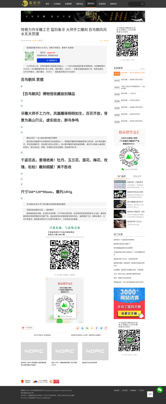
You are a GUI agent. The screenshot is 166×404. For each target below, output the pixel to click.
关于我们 (125, 390)
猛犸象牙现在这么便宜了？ (122, 244)
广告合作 (141, 390)
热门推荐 (122, 176)
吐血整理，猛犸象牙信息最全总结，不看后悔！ (129, 270)
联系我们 (117, 390)
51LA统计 (72, 395)
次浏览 (28, 328)
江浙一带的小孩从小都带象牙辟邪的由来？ (128, 274)
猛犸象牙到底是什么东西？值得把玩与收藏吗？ (86, 335)
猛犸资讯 (35, 40)
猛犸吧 (23, 390)
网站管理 (133, 390)
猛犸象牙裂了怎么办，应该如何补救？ (126, 259)
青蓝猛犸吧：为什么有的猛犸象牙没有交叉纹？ (129, 282)
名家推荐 (68, 4)
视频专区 (113, 4)
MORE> (142, 69)
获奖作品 (79, 4)
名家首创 (102, 4)
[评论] (150, 394)
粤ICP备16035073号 (27, 393)
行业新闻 (57, 4)
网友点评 (137, 176)
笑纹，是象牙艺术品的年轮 (122, 278)
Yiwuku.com (46, 398)
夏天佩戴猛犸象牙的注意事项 (123, 248)
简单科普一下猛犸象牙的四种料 (124, 240)
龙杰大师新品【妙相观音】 (43, 335)
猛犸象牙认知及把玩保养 (89, 362)
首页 (47, 4)
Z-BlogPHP (32, 398)
